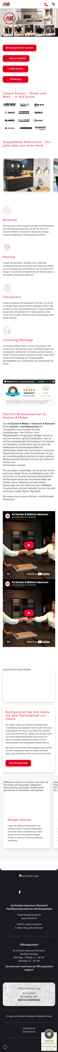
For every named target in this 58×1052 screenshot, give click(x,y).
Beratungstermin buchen (19, 47)
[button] (24, 33)
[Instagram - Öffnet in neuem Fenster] (26, 892)
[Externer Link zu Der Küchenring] (29, 988)
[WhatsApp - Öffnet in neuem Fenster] (38, 892)
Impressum (29, 1028)
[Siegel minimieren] (55, 1033)
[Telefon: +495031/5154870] (46, 5)
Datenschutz (29, 1031)
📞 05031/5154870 (16, 58)
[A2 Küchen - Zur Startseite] (6, 4)
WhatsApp (15, 79)
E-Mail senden (15, 68)
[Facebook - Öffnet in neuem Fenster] (20, 892)
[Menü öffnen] (53, 4)
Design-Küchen (19, 819)
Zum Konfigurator (18, 763)
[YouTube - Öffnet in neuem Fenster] (32, 892)
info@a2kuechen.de (33, 927)
